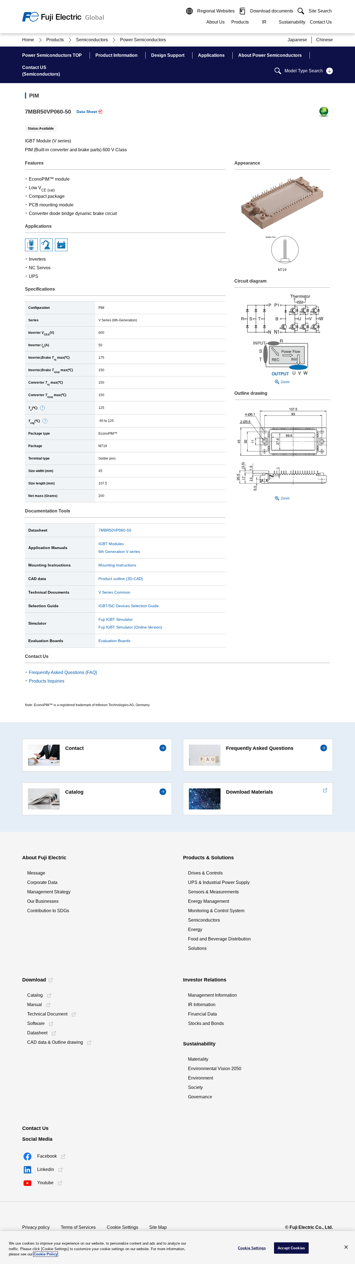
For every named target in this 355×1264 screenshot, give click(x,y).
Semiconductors (204, 920)
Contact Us (321, 22)
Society (195, 1087)
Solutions (197, 948)
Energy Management (208, 901)
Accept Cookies (291, 1248)
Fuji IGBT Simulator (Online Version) (130, 627)
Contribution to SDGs (48, 910)
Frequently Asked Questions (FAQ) (63, 672)
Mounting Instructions (117, 565)
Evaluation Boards (114, 641)
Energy (195, 929)
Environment (200, 1078)
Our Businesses (43, 901)
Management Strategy (48, 891)
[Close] (346, 1247)
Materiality (198, 1059)
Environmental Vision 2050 (214, 1068)
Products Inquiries (46, 681)
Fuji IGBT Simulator (115, 619)
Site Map (158, 1227)
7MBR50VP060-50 (114, 530)
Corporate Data (42, 882)
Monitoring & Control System (216, 910)
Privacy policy (36, 1227)
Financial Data (202, 1014)
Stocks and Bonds (206, 1023)
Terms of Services (78, 1227)
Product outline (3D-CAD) (120, 578)
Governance (200, 1096)
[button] (42, 408)
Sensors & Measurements (213, 891)
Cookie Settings (122, 1227)
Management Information (212, 995)
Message (36, 873)
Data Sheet (87, 111)
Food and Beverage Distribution (219, 939)
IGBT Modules (111, 544)
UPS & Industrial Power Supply (219, 882)
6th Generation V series (119, 551)
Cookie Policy (45, 1254)
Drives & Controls (205, 873)
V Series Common (114, 592)
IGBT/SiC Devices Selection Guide (128, 606)
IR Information (201, 1004)
